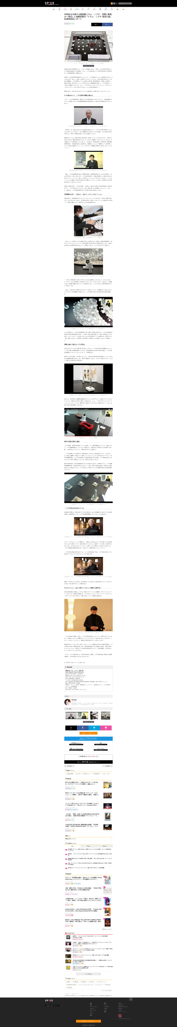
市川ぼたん (91, 981)
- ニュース (106, 1004)
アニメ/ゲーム (99, 984)
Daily (72, 846)
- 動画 (105, 1003)
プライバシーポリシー (122, 1011)
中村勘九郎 (69, 987)
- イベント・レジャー (94, 1006)
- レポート (106, 1008)
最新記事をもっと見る (106, 929)
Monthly (104, 846)
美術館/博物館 (70, 773)
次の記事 (107, 766)
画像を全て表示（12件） (89, 65)
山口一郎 (78, 773)
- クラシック (92, 1008)
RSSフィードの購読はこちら (89, 733)
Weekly (88, 846)
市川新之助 (83, 981)
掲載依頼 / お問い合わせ (122, 1006)
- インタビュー (106, 1006)
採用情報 (120, 1008)
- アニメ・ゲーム (93, 1010)
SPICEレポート (87, 773)
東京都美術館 (96, 773)
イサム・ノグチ (106, 773)
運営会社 (120, 1003)
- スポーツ (91, 1013)
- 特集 (105, 1011)
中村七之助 (107, 984)
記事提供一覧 (120, 1004)
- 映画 (91, 1015)
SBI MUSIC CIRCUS (71, 984)
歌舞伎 (68, 981)
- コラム (105, 1010)
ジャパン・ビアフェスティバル (86, 984)
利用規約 (120, 1010)
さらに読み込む (88, 974)
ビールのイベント (101, 981)
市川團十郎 (75, 981)
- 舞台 (91, 1004)
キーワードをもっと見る (105, 990)
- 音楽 (91, 1003)
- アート (91, 1011)
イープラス (67, 993)
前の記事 (69, 766)
